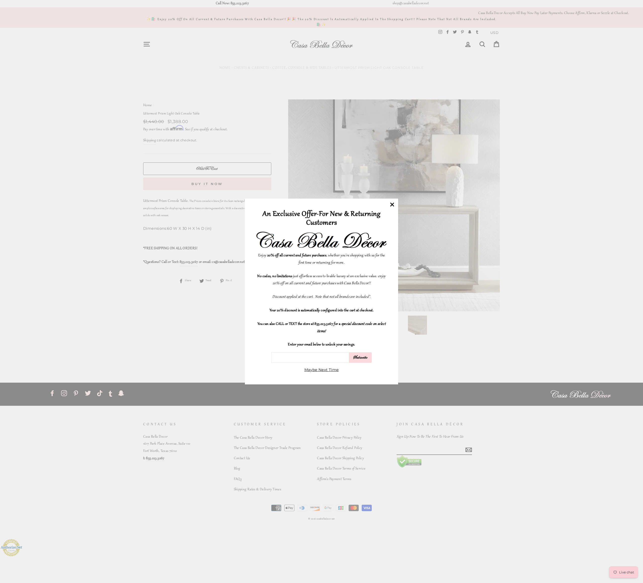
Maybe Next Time (321, 369)
